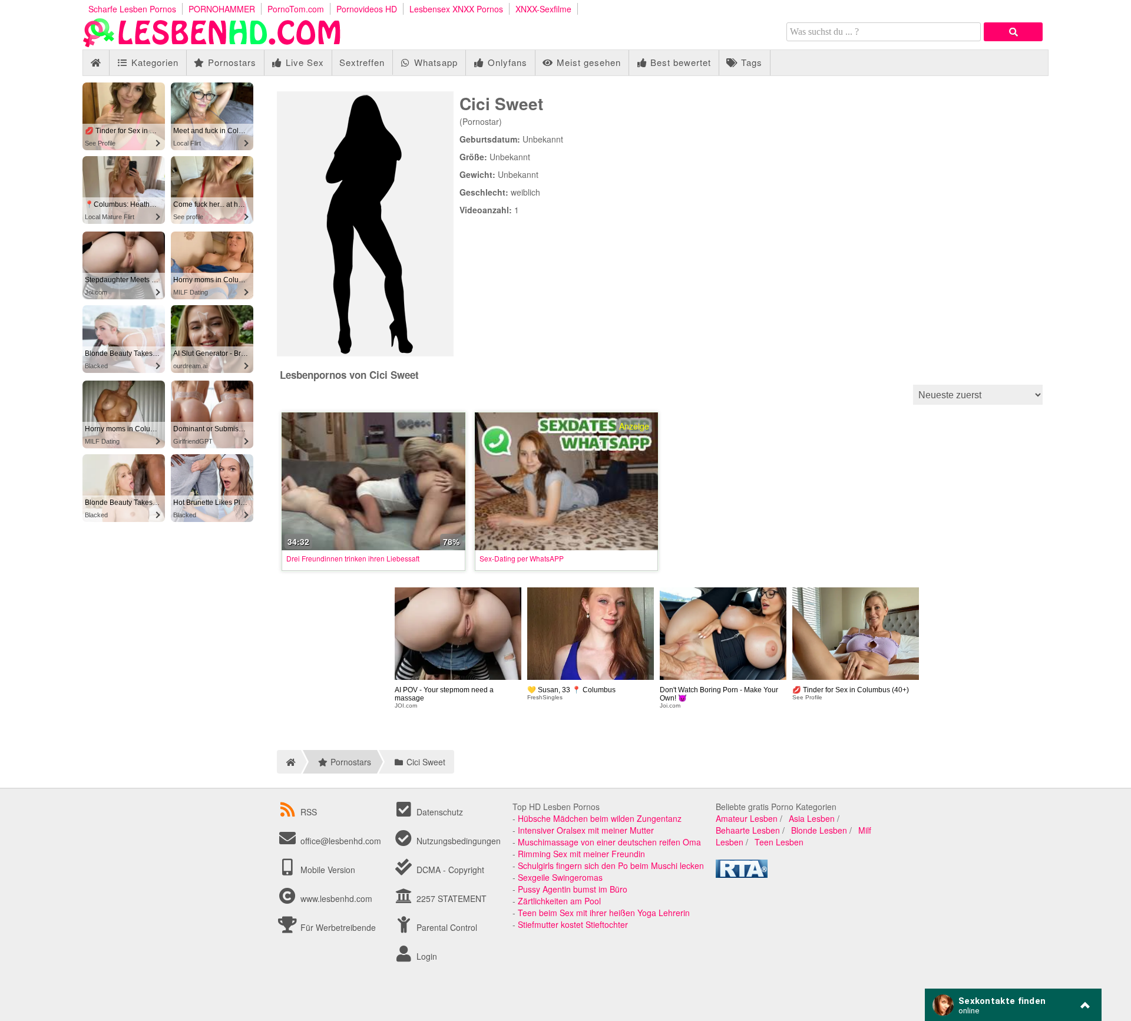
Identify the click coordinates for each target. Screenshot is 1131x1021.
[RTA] (742, 874)
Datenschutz (438, 812)
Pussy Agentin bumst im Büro (572, 889)
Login (425, 956)
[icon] (95, 62)
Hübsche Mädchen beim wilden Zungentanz (600, 818)
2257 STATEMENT (450, 898)
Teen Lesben (779, 842)
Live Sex (303, 62)
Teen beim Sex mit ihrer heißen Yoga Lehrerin (604, 912)
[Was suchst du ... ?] (1013, 31)
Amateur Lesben (747, 818)
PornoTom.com (295, 9)
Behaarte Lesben (748, 830)
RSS (308, 812)
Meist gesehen (587, 62)
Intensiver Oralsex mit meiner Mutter (586, 830)
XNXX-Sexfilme (543, 9)
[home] (289, 762)
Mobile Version (326, 869)
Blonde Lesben (819, 830)
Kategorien (153, 62)
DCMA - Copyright (449, 869)
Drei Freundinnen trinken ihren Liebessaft (352, 558)
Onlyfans (506, 62)
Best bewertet (679, 62)
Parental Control (445, 927)
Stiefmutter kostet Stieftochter (573, 924)
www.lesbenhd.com (336, 898)
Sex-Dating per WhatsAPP (521, 558)
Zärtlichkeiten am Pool (559, 901)
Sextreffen (362, 62)
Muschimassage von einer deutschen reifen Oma (609, 842)
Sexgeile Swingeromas (560, 877)
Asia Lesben (812, 818)
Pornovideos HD (366, 9)
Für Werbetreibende (337, 927)
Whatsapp (434, 62)
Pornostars (230, 62)
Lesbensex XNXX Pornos (456, 9)
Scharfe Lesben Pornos (132, 9)
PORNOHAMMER (221, 9)
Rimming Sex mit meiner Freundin (581, 854)
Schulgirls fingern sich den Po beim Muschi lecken (611, 865)
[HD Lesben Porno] (212, 43)
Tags (750, 62)
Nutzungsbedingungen (457, 841)
